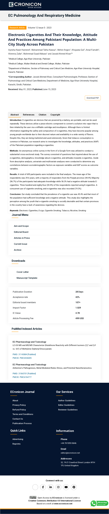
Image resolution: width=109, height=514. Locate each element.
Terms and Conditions (22, 414)
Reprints (16, 444)
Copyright (55, 114)
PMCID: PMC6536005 (22, 358)
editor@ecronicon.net (70, 453)
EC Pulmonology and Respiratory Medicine (44, 15)
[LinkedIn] (51, 487)
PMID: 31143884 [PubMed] (24, 354)
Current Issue (20, 244)
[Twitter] (35, 487)
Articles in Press (22, 238)
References (28, 114)
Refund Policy (19, 410)
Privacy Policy (19, 405)
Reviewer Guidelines (67, 410)
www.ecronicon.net (63, 503)
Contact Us (17, 419)
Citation (42, 114)
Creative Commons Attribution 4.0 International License (54, 501)
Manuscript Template (26, 278)
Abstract (15, 114)
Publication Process (22, 423)
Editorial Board (21, 232)
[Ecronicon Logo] (24, 5)
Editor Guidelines (66, 405)
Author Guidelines (66, 400)
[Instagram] (58, 487)
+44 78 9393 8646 (68, 443)
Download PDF (93, 98)
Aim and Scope (21, 226)
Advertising (17, 439)
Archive (17, 250)
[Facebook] (43, 487)
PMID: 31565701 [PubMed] (24, 373)
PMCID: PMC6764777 (22, 377)
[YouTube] (66, 487)
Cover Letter (22, 272)
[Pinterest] (74, 487)
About (15, 400)
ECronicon (57, 498)
